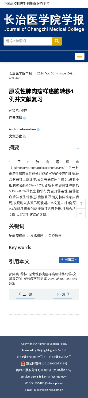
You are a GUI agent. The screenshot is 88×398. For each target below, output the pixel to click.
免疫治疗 (54, 236)
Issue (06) (65, 73)
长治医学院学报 (20, 73)
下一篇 (61, 294)
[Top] (81, 204)
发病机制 (36, 236)
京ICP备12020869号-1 (31, 357)
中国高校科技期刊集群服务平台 (27, 4)
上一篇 (27, 294)
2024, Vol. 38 (46, 73)
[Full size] (81, 213)
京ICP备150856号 (60, 357)
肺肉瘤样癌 (17, 236)
